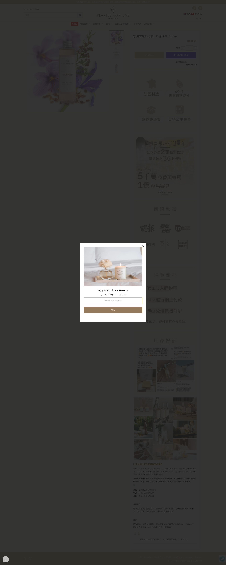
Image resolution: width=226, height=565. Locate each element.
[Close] (143, 246)
